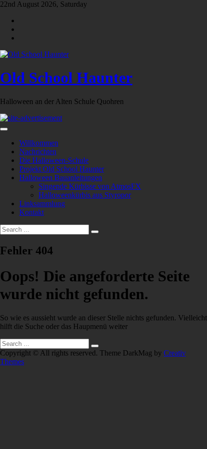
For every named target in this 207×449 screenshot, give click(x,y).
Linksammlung (42, 203)
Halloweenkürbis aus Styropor (85, 195)
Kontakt (31, 212)
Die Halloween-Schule (54, 160)
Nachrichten (37, 151)
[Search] (95, 231)
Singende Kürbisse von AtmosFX (90, 186)
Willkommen (38, 143)
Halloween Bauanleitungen (60, 177)
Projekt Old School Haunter (61, 169)
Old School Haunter (66, 77)
